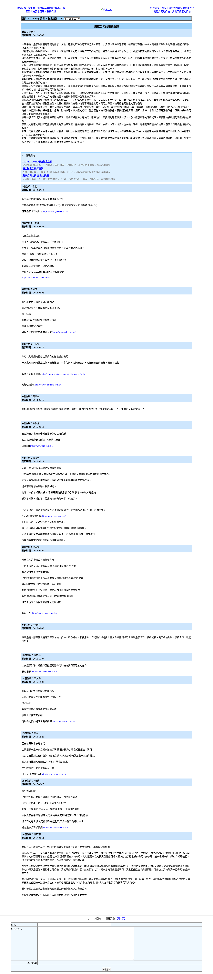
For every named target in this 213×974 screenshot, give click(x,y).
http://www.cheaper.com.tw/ (54, 774)
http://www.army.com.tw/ (53, 516)
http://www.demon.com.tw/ (44, 671)
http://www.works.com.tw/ (55, 827)
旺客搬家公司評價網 (32, 168)
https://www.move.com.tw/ (44, 613)
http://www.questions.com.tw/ (48, 384)
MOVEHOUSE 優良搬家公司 (37, 161)
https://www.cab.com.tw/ (63, 332)
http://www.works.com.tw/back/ (36, 277)
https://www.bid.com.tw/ (41, 446)
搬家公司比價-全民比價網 (35, 175)
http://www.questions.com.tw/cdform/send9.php (63, 374)
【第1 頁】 (121, 918)
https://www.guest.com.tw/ (55, 211)
